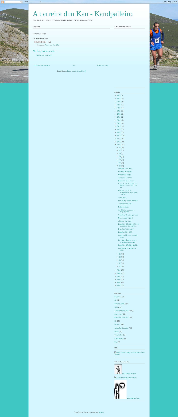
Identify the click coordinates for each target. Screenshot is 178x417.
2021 (119, 111)
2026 (119, 95)
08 (120, 160)
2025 (119, 98)
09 (120, 157)
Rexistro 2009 (119, 304)
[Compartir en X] (40, 42)
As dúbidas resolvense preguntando (126, 211)
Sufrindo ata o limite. (125, 168)
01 (120, 266)
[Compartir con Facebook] (42, 42)
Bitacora (117, 297)
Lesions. (117, 325)
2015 (119, 129)
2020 (119, 114)
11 (120, 150)
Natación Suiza (123, 207)
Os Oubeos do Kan (129, 374)
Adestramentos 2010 (52, 45)
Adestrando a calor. (125, 178)
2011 (119, 142)
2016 (119, 126)
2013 (119, 135)
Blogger (101, 412)
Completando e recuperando (128, 215)
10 (120, 153)
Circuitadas (118, 335)
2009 (119, 270)
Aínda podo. (122, 198)
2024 (119, 102)
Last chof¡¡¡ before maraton (127, 201)
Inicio (73, 65)
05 (120, 254)
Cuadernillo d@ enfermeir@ (126, 378)
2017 (119, 123)
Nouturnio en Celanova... (127, 181)
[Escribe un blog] (37, 42)
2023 (119, 105)
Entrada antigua (102, 65)
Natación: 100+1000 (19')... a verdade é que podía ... (128, 225)
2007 (119, 276)
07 (120, 163)
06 (120, 166)
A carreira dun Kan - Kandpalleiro (83, 14)
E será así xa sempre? (126, 229)
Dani (116, 342)
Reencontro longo (124, 175)
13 (115, 321)
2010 (119, 145)
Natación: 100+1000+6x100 (128, 245)
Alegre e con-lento (124, 221)
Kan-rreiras (118, 314)
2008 (119, 273)
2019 (119, 117)
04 (120, 257)
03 (120, 260)
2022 (119, 108)
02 (120, 263)
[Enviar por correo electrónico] (35, 42)
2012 (119, 139)
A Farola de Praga (133, 398)
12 (120, 147)
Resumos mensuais (121, 317)
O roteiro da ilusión (125, 172)
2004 (119, 285)
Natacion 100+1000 (125, 232)
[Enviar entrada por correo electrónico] (49, 42)
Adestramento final (125, 204)
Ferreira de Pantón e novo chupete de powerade (127, 241)
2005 (119, 282)
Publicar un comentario (44, 55)
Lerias (116, 331)
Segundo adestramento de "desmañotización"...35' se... (127, 186)
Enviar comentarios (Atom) (76, 71)
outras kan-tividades (121, 328)
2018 (119, 120)
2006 (119, 279)
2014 (119, 132)
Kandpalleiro (118, 338)
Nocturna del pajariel (125, 218)
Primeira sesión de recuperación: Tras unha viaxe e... (127, 192)
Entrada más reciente (42, 65)
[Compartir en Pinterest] (44, 42)
